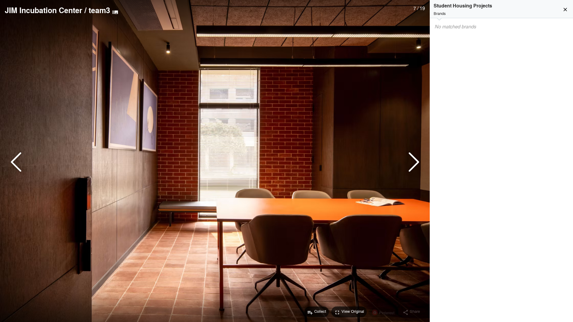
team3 (99, 10)
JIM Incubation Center (43, 10)
